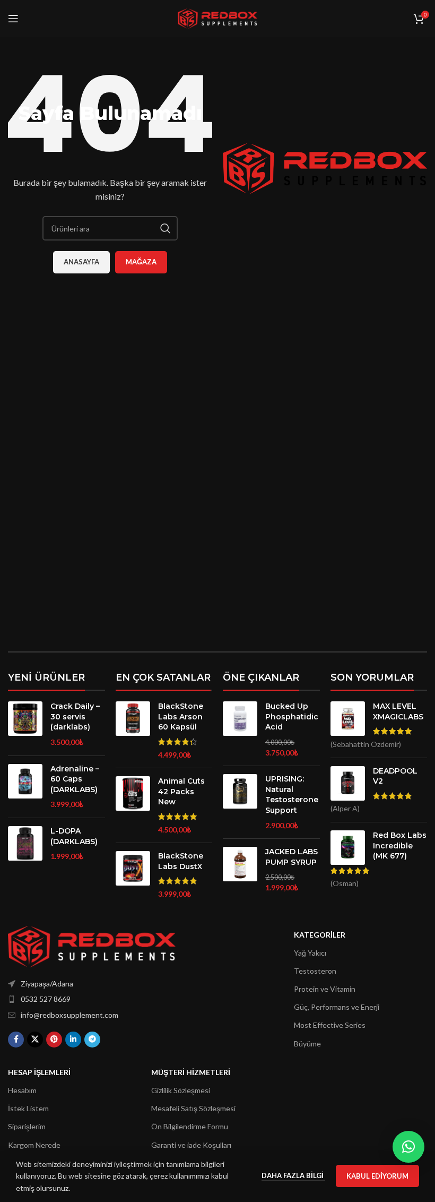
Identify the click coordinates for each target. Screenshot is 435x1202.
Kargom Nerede (34, 1144)
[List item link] (94, 999)
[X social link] (35, 1040)
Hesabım (22, 1090)
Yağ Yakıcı (310, 952)
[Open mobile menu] (13, 18)
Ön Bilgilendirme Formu (189, 1126)
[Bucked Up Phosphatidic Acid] (240, 729)
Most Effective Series (330, 1024)
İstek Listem (28, 1108)
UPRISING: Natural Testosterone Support (291, 794)
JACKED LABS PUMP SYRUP (291, 857)
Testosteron (315, 970)
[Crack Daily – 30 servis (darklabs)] (25, 724)
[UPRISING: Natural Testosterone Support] (240, 802)
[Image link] (92, 945)
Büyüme (307, 1043)
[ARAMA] (165, 228)
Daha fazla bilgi (293, 1175)
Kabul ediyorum (377, 1176)
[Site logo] (217, 17)
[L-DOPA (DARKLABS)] (25, 844)
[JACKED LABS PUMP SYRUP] (240, 869)
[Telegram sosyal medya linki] (92, 1040)
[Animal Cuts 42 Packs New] (133, 805)
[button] (408, 1147)
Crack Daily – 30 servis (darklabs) (75, 716)
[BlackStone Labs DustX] (133, 875)
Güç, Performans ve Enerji (336, 1006)
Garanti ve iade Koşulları (191, 1144)
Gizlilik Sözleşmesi (180, 1090)
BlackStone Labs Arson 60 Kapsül (180, 716)
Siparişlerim (27, 1126)
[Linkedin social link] (73, 1040)
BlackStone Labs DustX (180, 861)
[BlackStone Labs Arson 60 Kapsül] (133, 730)
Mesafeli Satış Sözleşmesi (193, 1108)
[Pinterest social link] (54, 1040)
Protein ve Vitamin (324, 988)
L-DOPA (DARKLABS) (74, 836)
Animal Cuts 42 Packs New (181, 791)
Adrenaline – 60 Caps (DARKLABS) (74, 779)
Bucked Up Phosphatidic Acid (291, 716)
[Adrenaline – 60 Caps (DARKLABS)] (25, 787)
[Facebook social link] (16, 1040)
